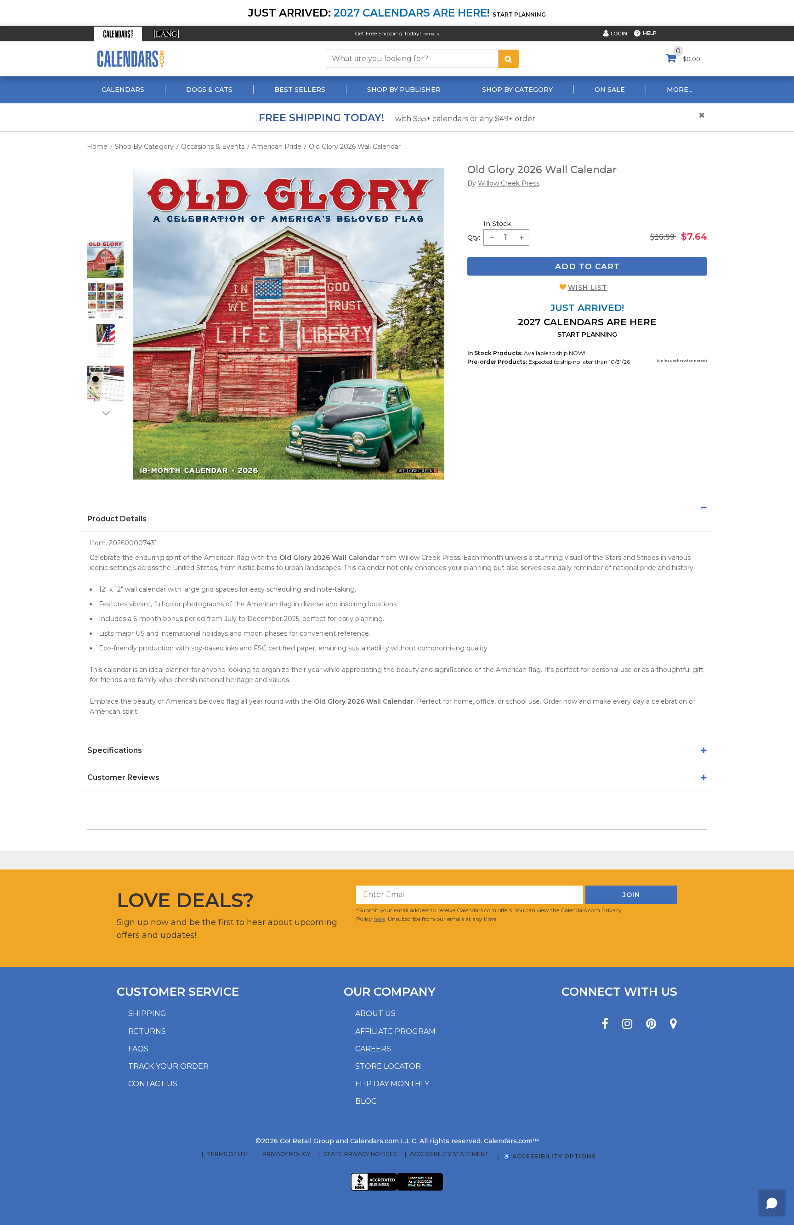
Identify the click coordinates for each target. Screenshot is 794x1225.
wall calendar (145, 589)
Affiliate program (395, 1031)
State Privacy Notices (360, 1154)
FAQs (138, 1048)
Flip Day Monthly (392, 1083)
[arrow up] (105, 235)
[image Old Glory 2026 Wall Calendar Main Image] (288, 324)
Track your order (168, 1066)
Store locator (388, 1066)
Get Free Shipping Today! (388, 33)
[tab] (397, 507)
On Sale (610, 89)
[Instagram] (627, 1024)
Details (431, 34)
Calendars (123, 89)
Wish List (587, 287)
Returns (147, 1031)
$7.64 (694, 236)
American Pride (276, 146)
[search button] (509, 59)
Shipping (147, 1013)
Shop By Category (517, 89)
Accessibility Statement (449, 1154)
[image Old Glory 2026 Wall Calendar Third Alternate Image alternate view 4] (105, 383)
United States (195, 568)
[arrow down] (105, 413)
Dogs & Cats (209, 89)
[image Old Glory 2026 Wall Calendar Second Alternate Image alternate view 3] (105, 342)
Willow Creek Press (429, 557)
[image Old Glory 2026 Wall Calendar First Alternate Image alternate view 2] (105, 300)
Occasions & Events (212, 146)
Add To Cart (587, 266)
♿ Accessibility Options (549, 1156)
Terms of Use (228, 1154)
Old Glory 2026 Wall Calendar (355, 146)
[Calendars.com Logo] (130, 58)
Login (619, 33)
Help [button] (650, 33)
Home (97, 146)
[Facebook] (604, 1024)
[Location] (673, 1024)
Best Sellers (299, 89)
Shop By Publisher (404, 89)
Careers (373, 1048)
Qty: (473, 237)
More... (679, 89)
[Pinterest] (651, 1024)
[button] (118, 34)
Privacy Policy (286, 1154)
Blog (366, 1101)
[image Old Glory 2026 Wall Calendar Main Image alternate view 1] (105, 259)
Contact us (152, 1083)
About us (375, 1013)
